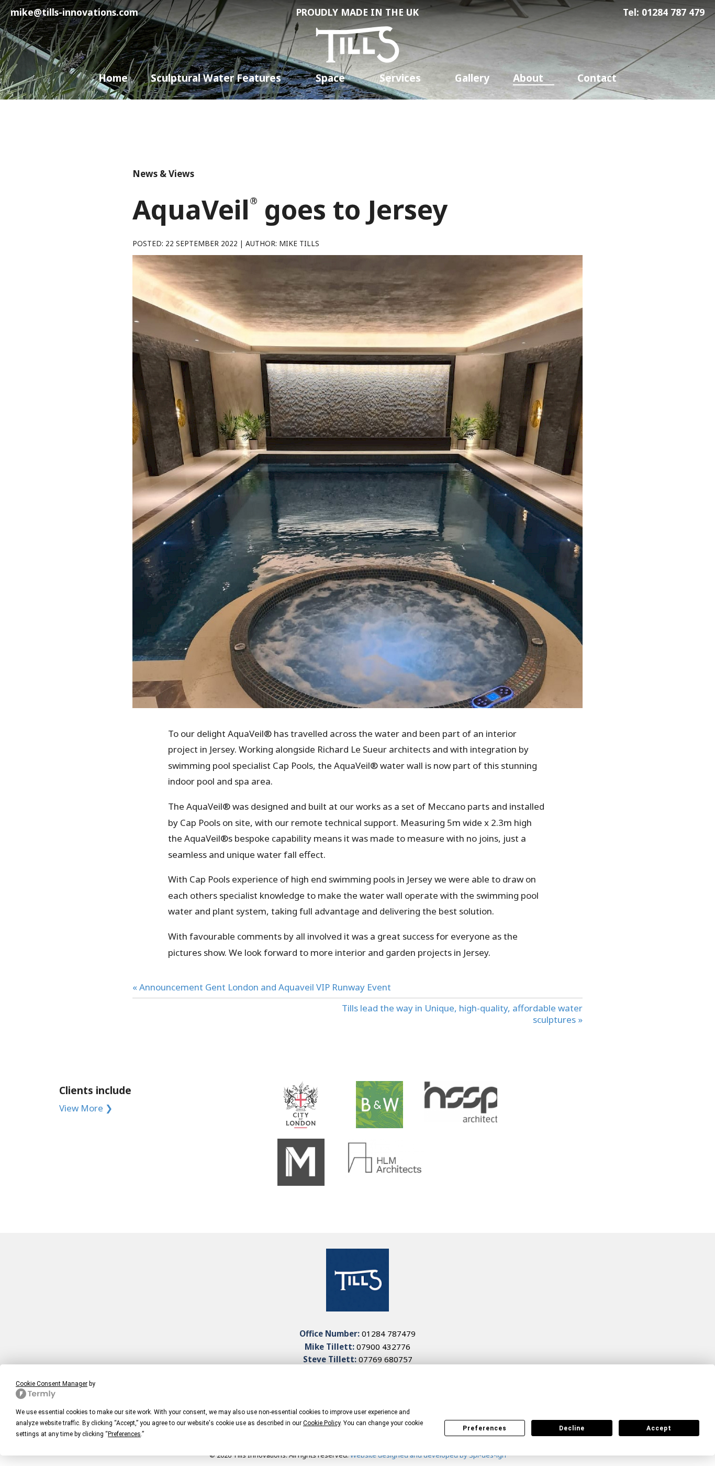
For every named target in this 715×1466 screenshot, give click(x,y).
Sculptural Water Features (216, 78)
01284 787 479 (673, 12)
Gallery (472, 78)
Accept (659, 1428)
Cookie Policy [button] (321, 1423)
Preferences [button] (124, 1434)
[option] (301, 1133)
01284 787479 (389, 1333)
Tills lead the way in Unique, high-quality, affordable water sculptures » (462, 1014)
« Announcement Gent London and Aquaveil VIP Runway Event (261, 987)
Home (113, 78)
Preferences (485, 1428)
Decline (572, 1428)
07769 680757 (385, 1359)
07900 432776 (383, 1346)
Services (400, 78)
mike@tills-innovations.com (74, 12)
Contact (597, 78)
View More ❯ (86, 1108)
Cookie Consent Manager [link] (51, 1383)
